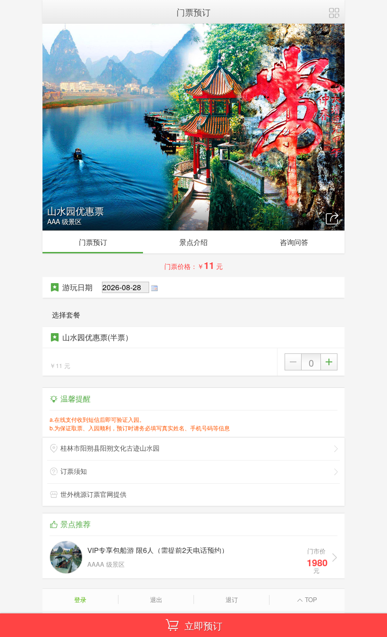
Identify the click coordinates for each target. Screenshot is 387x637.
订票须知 (73, 471)
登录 (80, 599)
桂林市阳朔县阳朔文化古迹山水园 (110, 448)
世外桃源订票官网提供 (93, 494)
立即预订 (203, 625)
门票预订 (93, 242)
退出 (156, 599)
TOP (310, 599)
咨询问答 (294, 242)
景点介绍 (193, 242)
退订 (232, 599)
